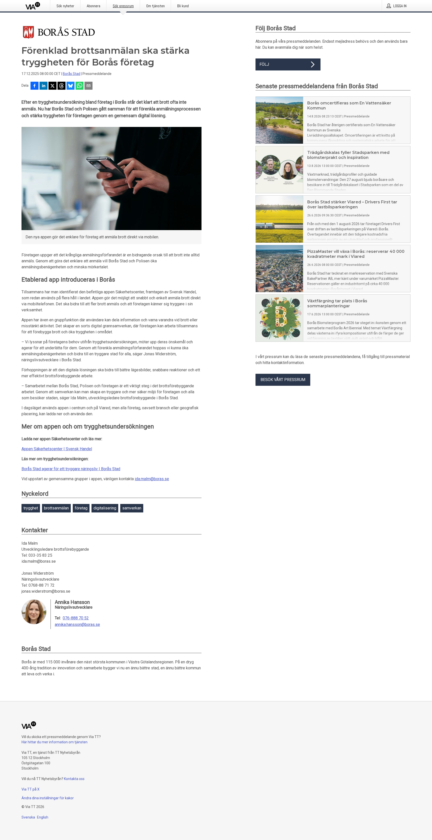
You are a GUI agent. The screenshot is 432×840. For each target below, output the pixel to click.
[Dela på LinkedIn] (44, 86)
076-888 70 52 (76, 618)
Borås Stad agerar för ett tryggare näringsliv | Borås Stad (71, 468)
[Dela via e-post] (88, 86)
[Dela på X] (52, 86)
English (42, 817)
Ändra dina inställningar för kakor (48, 798)
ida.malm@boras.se (152, 478)
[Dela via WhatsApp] (80, 86)
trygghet (31, 508)
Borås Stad (71, 74)
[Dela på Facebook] (34, 86)
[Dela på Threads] (62, 86)
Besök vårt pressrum (282, 379)
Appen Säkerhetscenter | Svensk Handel (57, 448)
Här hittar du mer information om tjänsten (55, 742)
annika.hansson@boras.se (77, 624)
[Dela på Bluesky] (70, 86)
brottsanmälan (56, 508)
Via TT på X (31, 789)
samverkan (131, 508)
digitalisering (105, 508)
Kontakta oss (74, 779)
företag (81, 508)
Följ (264, 64)
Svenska (28, 817)
